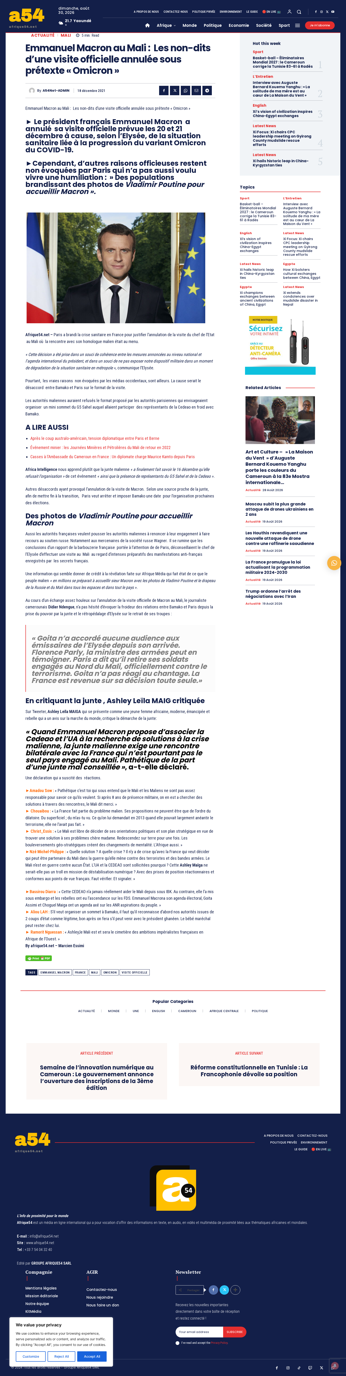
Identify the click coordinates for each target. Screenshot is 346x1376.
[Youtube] (333, 12)
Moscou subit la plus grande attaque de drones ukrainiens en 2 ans (279, 509)
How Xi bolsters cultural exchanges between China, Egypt (301, 273)
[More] (235, 1290)
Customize (31, 1356)
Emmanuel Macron (55, 972)
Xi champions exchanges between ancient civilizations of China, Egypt (257, 298)
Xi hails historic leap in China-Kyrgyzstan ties (281, 163)
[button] (299, 11)
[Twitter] (327, 12)
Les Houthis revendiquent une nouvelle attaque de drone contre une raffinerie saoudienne (279, 538)
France (80, 972)
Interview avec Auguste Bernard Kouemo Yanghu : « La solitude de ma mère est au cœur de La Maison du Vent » (281, 89)
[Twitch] (310, 1368)
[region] (61, 1342)
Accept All (92, 1356)
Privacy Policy (219, 1342)
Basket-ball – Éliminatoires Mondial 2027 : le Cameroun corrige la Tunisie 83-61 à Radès (283, 62)
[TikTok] (299, 1368)
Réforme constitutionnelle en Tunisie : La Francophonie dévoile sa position (249, 1071)
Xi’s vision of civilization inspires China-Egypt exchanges (283, 113)
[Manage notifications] (335, 1365)
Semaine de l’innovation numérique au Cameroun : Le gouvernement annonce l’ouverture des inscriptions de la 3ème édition (97, 1077)
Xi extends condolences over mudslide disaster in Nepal (300, 298)
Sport (258, 52)
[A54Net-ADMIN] (33, 91)
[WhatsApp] (185, 90)
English (259, 105)
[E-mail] (196, 90)
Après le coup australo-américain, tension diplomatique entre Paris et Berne (94, 438)
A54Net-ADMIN (56, 91)
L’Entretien (263, 76)
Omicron (110, 972)
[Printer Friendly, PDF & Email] (38, 960)
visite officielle (135, 972)
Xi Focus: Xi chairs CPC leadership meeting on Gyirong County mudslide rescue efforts (282, 138)
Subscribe (235, 1332)
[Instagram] (321, 12)
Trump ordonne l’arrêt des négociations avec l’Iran (273, 593)
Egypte (289, 263)
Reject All (61, 1356)
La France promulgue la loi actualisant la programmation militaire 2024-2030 (277, 567)
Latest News (264, 126)
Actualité (43, 35)
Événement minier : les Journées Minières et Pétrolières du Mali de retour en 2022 (100, 447)
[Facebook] (316, 12)
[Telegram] (207, 90)
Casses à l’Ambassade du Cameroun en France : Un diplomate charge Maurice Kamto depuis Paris (112, 456)
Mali (66, 35)
